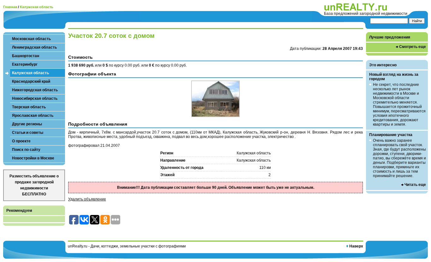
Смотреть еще (412, 47)
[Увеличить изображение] (215, 98)
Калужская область (36, 7)
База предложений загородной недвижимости (365, 13)
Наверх (356, 246)
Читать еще (415, 184)
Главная (10, 7)
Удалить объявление (87, 199)
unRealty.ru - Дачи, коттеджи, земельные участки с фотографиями (127, 246)
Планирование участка (390, 135)
